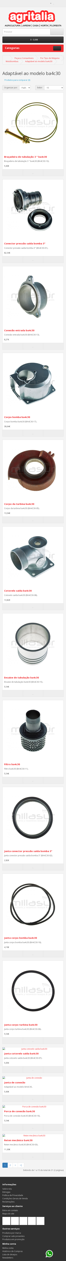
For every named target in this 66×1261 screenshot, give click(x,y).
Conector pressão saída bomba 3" (24, 243)
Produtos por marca (11, 1233)
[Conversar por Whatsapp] (49, 1254)
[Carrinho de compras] (57, 3)
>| (21, 1165)
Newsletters (7, 1257)
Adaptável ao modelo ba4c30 (38, 61)
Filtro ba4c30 (12, 764)
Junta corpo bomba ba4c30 (20, 937)
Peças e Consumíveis (24, 58)
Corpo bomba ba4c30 (17, 417)
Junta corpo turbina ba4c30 (20, 1024)
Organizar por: (11, 87)
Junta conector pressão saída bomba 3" (28, 851)
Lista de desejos (9, 1254)
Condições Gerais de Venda (15, 1198)
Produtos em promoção (13, 1239)
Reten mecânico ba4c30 (18, 1140)
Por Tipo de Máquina (49, 58)
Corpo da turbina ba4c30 (19, 503)
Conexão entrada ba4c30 (19, 330)
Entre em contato (10, 1210)
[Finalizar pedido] (61, 3)
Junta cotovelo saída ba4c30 (21, 1053)
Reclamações (8, 1201)
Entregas (6, 1192)
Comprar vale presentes (13, 1236)
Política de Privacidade (12, 1195)
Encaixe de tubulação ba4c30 (21, 677)
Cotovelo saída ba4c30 (18, 590)
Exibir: (40, 87)
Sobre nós (7, 1188)
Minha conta (7, 1248)
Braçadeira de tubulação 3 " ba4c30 (25, 156)
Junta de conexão (14, 1082)
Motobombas (12, 61)
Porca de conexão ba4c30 (19, 1111)
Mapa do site (8, 1213)
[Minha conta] (49, 3)
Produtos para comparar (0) (17, 80)
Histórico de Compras (12, 1251)
